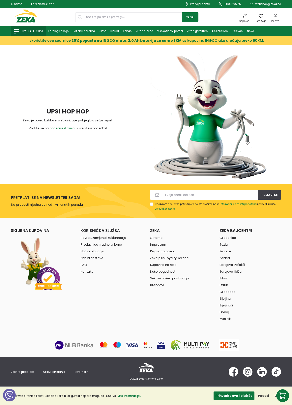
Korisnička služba (42, 4)
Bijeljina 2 (226, 305)
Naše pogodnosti (163, 271)
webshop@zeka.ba (268, 4)
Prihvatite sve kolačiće (234, 395)
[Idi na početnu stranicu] (26, 17)
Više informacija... (129, 396)
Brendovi (157, 285)
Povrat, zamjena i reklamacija (103, 237)
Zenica (224, 258)
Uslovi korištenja (54, 372)
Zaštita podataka (23, 372)
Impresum (158, 244)
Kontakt (86, 271)
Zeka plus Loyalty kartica (169, 258)
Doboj (224, 312)
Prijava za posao (162, 251)
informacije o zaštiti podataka (238, 204)
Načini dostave (91, 258)
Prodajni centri (200, 4)
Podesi (263, 395)
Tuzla (223, 244)
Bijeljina (225, 298)
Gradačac (227, 292)
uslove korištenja (165, 208)
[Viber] (9, 399)
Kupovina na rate (163, 265)
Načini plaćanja (92, 251)
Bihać (223, 278)
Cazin (223, 285)
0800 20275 (232, 4)
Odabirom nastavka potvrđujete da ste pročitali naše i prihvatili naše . (215, 206)
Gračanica (227, 237)
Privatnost (81, 372)
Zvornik (225, 319)
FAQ (83, 265)
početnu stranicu (62, 128)
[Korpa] (282, 395)
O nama (16, 4)
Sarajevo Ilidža (230, 271)
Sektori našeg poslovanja (169, 278)
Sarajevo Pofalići (232, 265)
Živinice (225, 251)
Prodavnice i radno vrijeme (101, 244)
